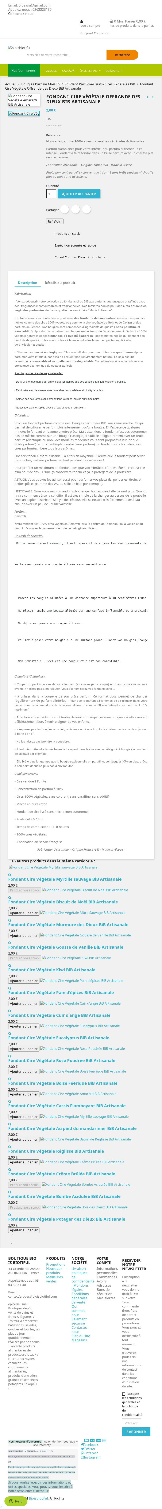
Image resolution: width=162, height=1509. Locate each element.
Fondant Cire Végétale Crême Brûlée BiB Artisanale (61, 1174)
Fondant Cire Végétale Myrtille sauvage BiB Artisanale (65, 879)
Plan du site (81, 1336)
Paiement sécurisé (79, 1321)
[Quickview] (9, 875)
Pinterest (86, 209)
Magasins (79, 1340)
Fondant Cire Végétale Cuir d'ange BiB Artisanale (59, 1015)
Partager (64, 209)
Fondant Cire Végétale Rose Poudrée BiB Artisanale (61, 1060)
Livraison (79, 1268)
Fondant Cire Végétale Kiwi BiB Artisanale (52, 970)
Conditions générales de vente (80, 1298)
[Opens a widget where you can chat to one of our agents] (15, 1501)
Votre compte (104, 1260)
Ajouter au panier (79, 194)
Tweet (75, 209)
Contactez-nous (20, 13)
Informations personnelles (107, 1270)
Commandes (107, 1277)
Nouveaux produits (54, 1270)
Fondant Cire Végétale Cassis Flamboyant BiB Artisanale (67, 1106)
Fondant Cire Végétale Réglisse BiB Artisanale (56, 1151)
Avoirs (102, 1281)
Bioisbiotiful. (39, 1498)
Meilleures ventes (54, 1279)
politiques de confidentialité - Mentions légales (83, 1281)
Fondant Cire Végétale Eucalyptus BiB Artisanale (58, 1038)
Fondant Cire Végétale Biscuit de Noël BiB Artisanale (63, 902)
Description (27, 282)
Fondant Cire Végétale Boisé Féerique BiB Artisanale (62, 1083)
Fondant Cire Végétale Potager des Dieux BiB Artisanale (66, 1219)
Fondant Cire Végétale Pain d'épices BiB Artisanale (61, 992)
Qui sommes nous (78, 1310)
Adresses (104, 1285)
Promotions (55, 1264)
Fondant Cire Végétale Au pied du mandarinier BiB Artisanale (72, 1128)
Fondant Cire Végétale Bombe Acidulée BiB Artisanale (64, 1196)
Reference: (53, 135)
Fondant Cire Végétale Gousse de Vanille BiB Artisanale (65, 947)
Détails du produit (60, 282)
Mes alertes (106, 1298)
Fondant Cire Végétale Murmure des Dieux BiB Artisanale (68, 924)
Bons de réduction (104, 1291)
